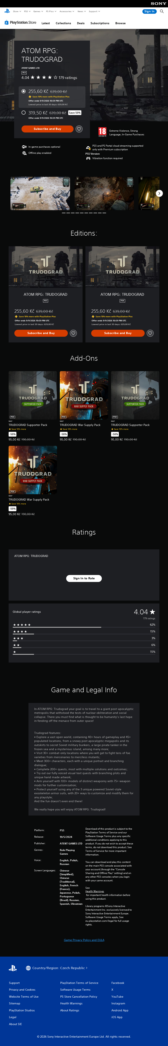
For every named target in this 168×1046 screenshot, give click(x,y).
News (80, 11)
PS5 (26, 11)
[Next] (159, 193)
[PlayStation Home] (7, 11)
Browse (120, 23)
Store (15, 11)
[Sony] (158, 6)
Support (93, 11)
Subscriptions (100, 23)
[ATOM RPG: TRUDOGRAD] (40, 193)
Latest (46, 23)
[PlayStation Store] (21, 22)
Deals (81, 23)
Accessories (65, 11)
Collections (63, 23)
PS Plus (50, 11)
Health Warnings (94, 891)
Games (36, 11)
